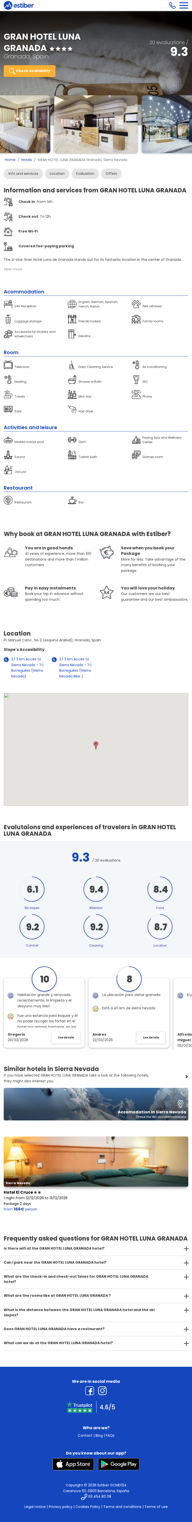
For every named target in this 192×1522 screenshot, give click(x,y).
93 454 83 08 (99, 1496)
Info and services (23, 173)
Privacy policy (60, 1506)
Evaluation (85, 173)
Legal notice (35, 1506)
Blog (99, 1435)
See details (66, 1037)
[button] (96, 745)
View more (13, 269)
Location (57, 173)
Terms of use (156, 1506)
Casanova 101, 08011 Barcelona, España (96, 1490)
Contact (85, 1435)
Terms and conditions (122, 1506)
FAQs (110, 1435)
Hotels (26, 159)
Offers (111, 173)
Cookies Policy (88, 1506)
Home (10, 159)
